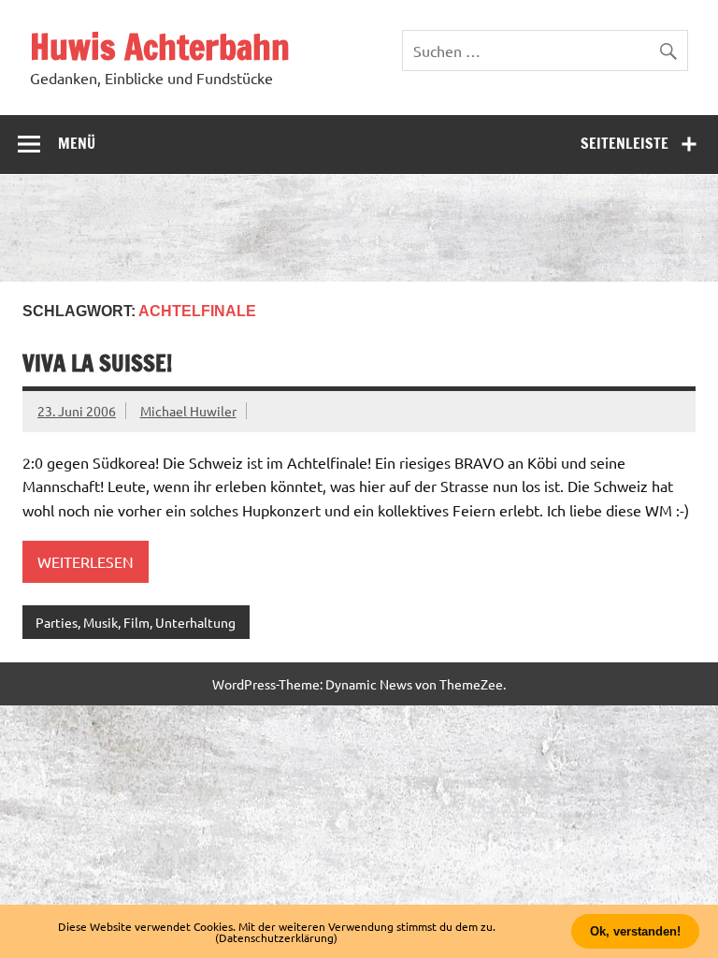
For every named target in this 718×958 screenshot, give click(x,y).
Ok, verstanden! (635, 931)
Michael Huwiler (188, 410)
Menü (76, 143)
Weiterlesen (85, 561)
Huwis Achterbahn (160, 46)
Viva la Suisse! (97, 363)
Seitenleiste (624, 143)
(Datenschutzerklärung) (276, 937)
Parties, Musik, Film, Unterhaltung (136, 622)
